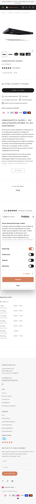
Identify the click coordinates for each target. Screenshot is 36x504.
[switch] (31, 254)
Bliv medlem (10, 473)
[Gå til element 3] (16, 54)
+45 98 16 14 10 (7, 378)
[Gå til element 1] (4, 54)
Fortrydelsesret (7, 431)
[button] (18, 68)
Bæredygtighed (7, 428)
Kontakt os (5, 399)
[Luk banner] (33, 216)
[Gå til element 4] (22, 54)
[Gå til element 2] (10, 54)
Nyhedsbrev (6, 403)
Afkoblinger (17, 12)
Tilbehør (10, 12)
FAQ (3, 415)
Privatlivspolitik (7, 425)
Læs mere (18, 171)
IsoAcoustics (26, 12)
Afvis (18, 285)
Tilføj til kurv (18, 90)
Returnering (6, 418)
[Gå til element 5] (28, 54)
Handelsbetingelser (8, 422)
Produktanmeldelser (9, 406)
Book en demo (7, 396)
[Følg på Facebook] (3, 481)
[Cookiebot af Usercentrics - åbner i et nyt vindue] (21, 217)
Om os (4, 393)
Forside (4, 12)
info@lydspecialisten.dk (10, 380)
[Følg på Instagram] (7, 481)
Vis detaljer (26, 273)
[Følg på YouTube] (12, 481)
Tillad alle (18, 279)
